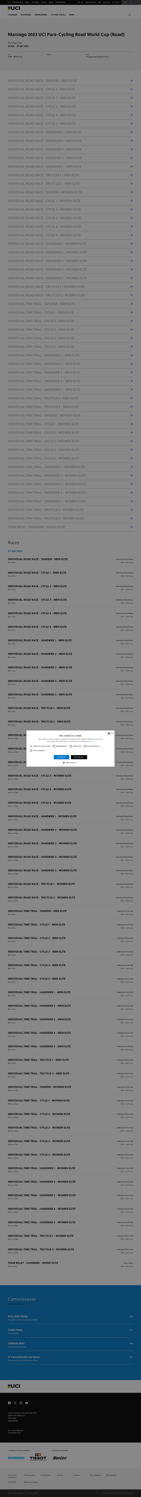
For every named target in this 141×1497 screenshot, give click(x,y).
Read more (91, 741)
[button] (70, 763)
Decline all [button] (79, 757)
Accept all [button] (61, 757)
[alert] (70, 748)
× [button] (112, 733)
